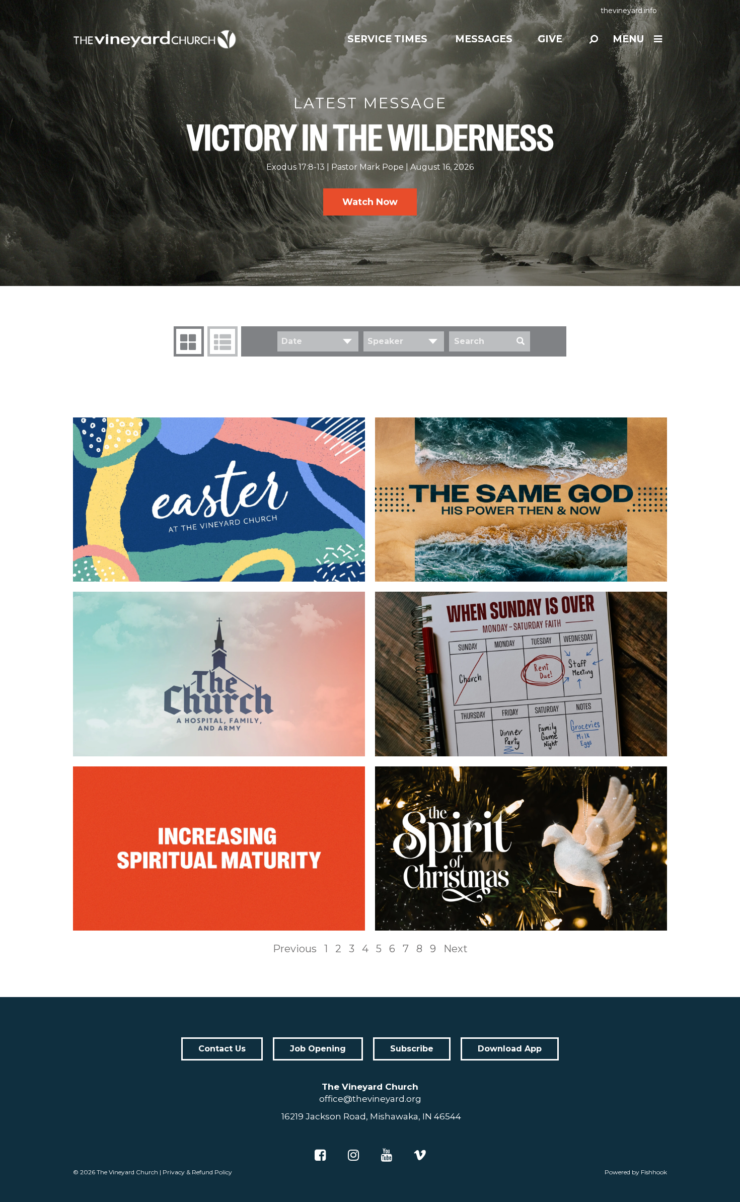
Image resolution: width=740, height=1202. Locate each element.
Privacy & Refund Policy (197, 1172)
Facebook (320, 1155)
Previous (295, 949)
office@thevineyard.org (370, 1099)
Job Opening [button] (318, 1048)
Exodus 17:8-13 (295, 167)
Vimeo (419, 1155)
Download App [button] (510, 1048)
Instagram (353, 1155)
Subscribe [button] (411, 1048)
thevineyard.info (629, 10)
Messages (483, 39)
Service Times (387, 39)
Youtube (386, 1155)
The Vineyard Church (127, 1172)
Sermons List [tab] (222, 341)
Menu (628, 39)
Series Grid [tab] (189, 341)
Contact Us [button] (222, 1048)
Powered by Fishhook (636, 1172)
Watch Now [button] (370, 201)
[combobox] (317, 341)
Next (455, 949)
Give (550, 39)
